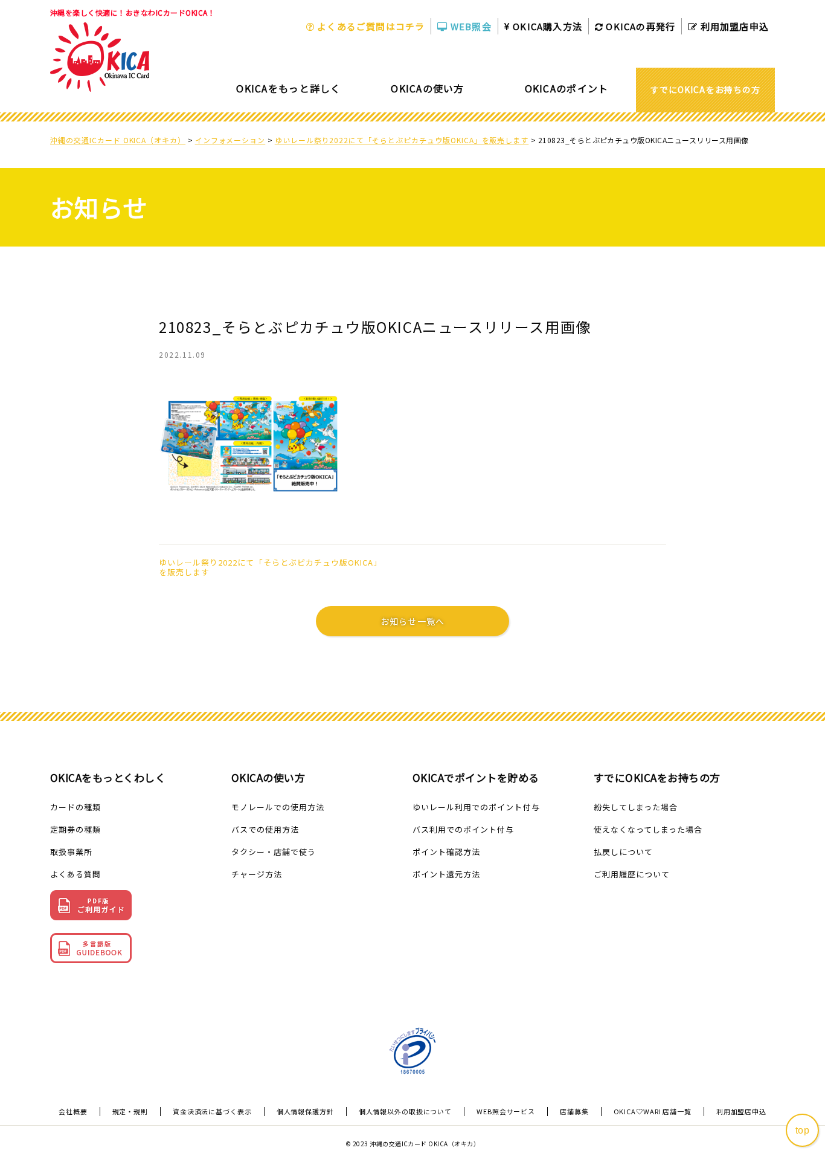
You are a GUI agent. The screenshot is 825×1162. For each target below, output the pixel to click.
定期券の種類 (75, 829)
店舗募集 (574, 1111)
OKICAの (639, 26)
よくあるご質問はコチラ (370, 26)
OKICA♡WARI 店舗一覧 (653, 1111)
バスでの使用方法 (265, 829)
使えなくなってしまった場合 (648, 829)
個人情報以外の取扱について (405, 1111)
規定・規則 (130, 1111)
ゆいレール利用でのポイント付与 (476, 807)
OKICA (546, 26)
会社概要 (73, 1111)
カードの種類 (75, 807)
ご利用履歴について (632, 874)
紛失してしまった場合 (636, 807)
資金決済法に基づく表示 (212, 1111)
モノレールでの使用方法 (277, 807)
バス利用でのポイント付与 (463, 829)
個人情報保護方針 (305, 1111)
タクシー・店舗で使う (273, 851)
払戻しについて (623, 851)
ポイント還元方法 (446, 874)
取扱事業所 (71, 851)
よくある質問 (75, 874)
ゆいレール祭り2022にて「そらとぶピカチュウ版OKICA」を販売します (270, 567)
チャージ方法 (256, 874)
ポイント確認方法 (446, 851)
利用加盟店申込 (733, 26)
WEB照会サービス (506, 1111)
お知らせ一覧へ (412, 621)
